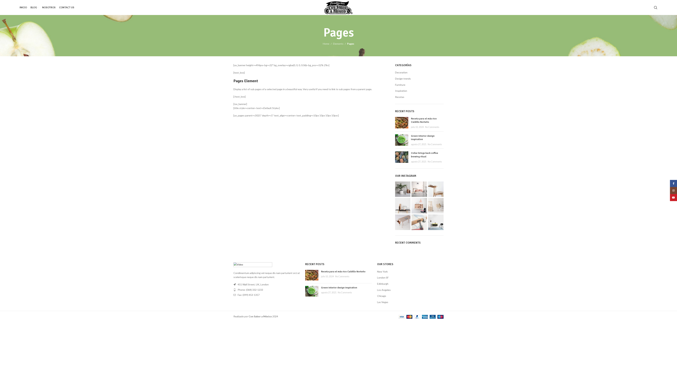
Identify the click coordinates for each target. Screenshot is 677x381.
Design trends (403, 78)
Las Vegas (382, 302)
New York (382, 271)
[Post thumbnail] (401, 123)
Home (326, 43)
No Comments (432, 127)
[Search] (655, 7)
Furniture (400, 84)
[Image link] (252, 264)
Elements (338, 43)
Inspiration (401, 90)
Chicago (381, 295)
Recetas (399, 96)
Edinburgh (382, 283)
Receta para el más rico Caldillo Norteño (343, 271)
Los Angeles (384, 289)
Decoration (401, 72)
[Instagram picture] (403, 189)
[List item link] (266, 290)
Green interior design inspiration (339, 287)
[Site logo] (338, 7)
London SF (383, 277)
